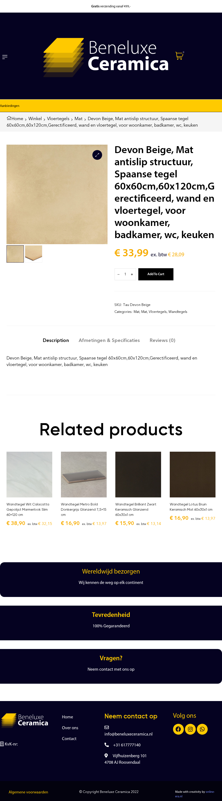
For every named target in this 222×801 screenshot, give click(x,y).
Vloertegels (58, 118)
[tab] (56, 340)
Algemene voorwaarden (28, 792)
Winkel (35, 118)
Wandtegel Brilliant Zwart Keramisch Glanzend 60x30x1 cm (135, 509)
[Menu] (4, 57)
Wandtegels (177, 312)
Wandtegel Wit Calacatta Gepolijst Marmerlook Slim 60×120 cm (28, 509)
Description (56, 340)
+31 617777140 (126, 745)
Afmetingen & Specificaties (109, 340)
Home (17, 118)
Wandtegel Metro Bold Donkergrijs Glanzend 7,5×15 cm (83, 509)
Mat (79, 118)
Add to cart (155, 274)
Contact (69, 739)
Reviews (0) (162, 340)
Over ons (70, 728)
